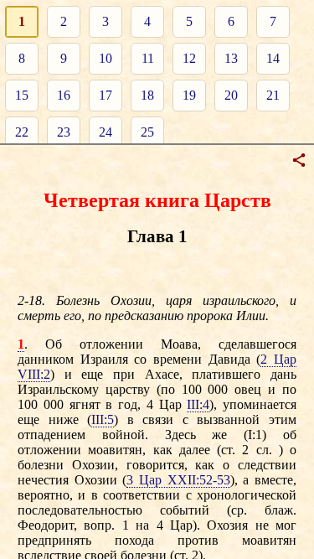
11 (148, 58)
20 (231, 95)
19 (189, 95)
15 (21, 95)
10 (105, 58)
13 (231, 58)
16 (63, 95)
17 (105, 95)
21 (273, 95)
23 (63, 132)
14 (273, 58)
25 (147, 132)
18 (147, 95)
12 (189, 58)
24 (105, 132)
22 (21, 132)
